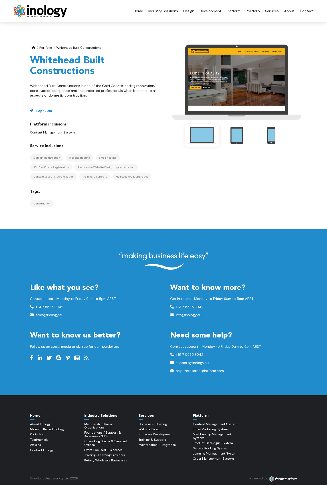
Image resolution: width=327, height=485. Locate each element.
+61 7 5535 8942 (49, 307)
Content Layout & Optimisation (53, 176)
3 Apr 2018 (43, 111)
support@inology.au (192, 362)
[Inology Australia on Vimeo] (68, 358)
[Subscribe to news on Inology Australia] (77, 358)
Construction (41, 203)
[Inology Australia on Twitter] (49, 358)
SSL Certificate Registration (51, 167)
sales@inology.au (49, 315)
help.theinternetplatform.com (199, 370)
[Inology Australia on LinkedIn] (40, 358)
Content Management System (52, 132)
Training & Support (95, 176)
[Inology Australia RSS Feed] (87, 358)
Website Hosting (79, 158)
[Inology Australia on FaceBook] (32, 358)
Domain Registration (46, 158)
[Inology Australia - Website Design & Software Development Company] (40, 11)
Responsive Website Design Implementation (106, 167)
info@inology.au (188, 315)
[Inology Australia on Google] (59, 358)
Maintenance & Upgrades (132, 176)
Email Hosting (108, 158)
